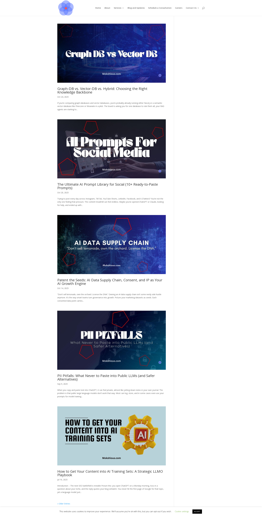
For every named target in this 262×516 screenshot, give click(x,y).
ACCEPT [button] (197, 511)
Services (117, 8)
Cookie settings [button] (182, 511)
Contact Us (191, 8)
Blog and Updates (136, 8)
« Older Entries (63, 503)
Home (98, 8)
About (107, 8)
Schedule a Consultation (160, 8)
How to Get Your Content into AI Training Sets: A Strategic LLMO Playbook (110, 473)
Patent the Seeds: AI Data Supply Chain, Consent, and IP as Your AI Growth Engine (109, 281)
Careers (178, 8)
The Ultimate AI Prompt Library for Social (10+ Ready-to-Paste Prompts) (107, 186)
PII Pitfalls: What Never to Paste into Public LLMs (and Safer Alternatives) (106, 377)
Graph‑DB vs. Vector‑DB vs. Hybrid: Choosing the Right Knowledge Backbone (102, 90)
